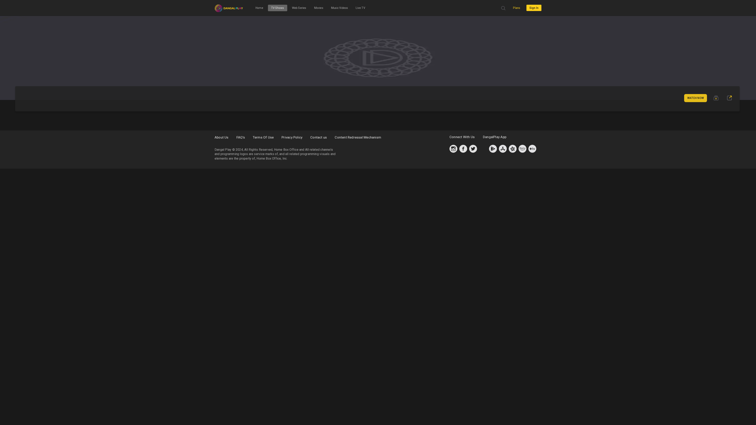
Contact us (318, 137)
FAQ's (240, 137)
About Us (222, 137)
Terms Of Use (263, 137)
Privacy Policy (292, 137)
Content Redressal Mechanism (358, 137)
